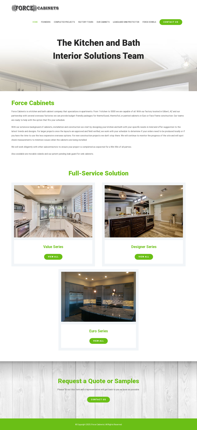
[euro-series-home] (98, 273)
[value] (53, 186)
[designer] (144, 186)
